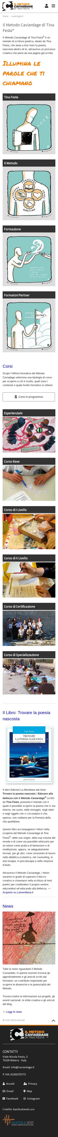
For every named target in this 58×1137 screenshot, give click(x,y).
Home (5, 16)
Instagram (33, 1098)
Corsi (8, 366)
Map (29, 1091)
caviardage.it (17, 16)
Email (9, 1091)
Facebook (12, 1098)
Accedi (10, 1083)
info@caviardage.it (22, 1067)
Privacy (32, 1083)
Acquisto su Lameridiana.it (18, 892)
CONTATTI (10, 1051)
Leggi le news (14, 1011)
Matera (14, 1060)
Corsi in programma (30, 396)
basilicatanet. (23, 1109)
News (8, 906)
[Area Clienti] (46, 6)
